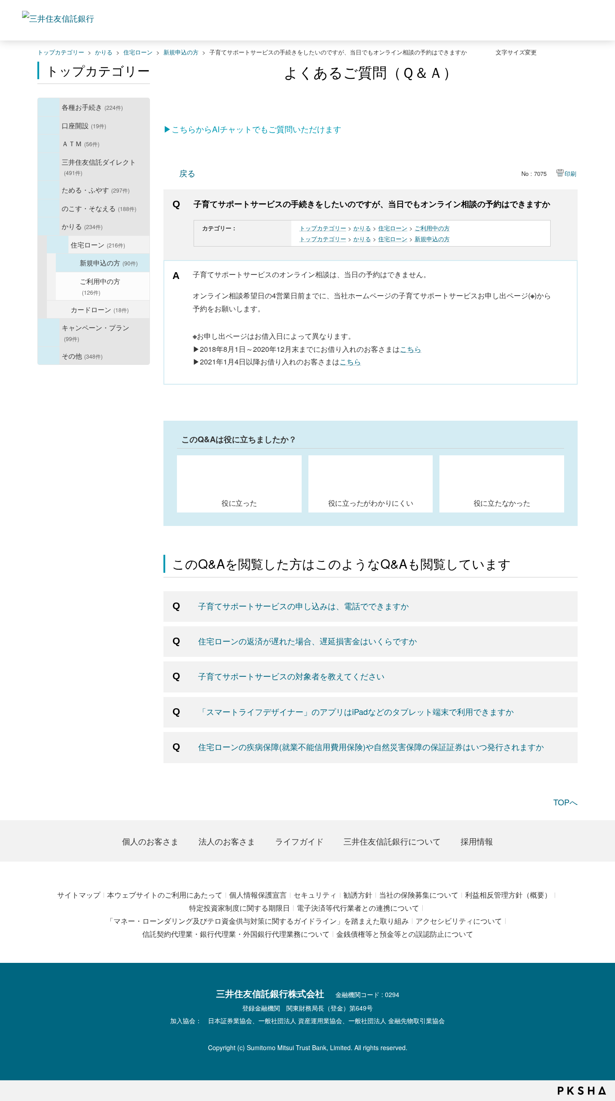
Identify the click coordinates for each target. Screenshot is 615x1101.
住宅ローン (138, 52)
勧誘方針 (358, 895)
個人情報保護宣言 (258, 895)
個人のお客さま (150, 841)
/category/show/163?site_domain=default (48, 190)
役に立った (239, 502)
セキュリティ (315, 895)
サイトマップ (78, 895)
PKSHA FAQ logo (582, 1091)
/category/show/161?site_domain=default (48, 126)
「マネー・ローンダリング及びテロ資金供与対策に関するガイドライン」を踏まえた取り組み (257, 921)
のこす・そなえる (99, 208)
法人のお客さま (227, 841)
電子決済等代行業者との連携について (358, 908)
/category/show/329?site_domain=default (48, 208)
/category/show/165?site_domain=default (48, 332)
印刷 (570, 173)
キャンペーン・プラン (95, 332)
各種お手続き (92, 107)
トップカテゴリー (60, 52)
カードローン (100, 309)
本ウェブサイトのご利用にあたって (164, 895)
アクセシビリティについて (459, 921)
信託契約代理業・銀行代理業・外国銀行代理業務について (236, 934)
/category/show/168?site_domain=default (48, 144)
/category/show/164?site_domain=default (48, 356)
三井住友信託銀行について (392, 841)
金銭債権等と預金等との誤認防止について (404, 934)
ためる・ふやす (96, 189)
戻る (187, 173)
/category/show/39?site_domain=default (48, 107)
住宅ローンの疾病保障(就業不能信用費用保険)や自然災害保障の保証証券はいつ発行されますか (371, 746)
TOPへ (565, 802)
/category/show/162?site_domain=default (48, 167)
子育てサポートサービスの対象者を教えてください (291, 676)
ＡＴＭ (80, 143)
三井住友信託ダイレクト (99, 167)
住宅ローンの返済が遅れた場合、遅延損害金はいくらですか (307, 641)
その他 (82, 355)
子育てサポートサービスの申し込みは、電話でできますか (303, 605)
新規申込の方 (181, 52)
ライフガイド (299, 841)
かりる (104, 52)
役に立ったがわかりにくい (370, 502)
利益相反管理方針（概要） (508, 895)
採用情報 (477, 841)
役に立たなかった (502, 502)
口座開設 (84, 125)
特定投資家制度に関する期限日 (239, 908)
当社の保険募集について (418, 895)
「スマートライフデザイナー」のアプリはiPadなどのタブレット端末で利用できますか (356, 711)
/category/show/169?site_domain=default (48, 226)
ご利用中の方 (100, 286)
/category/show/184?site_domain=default (57, 245)
